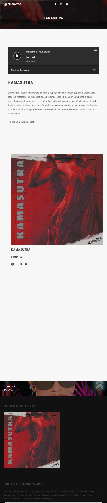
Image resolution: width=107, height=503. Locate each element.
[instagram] (62, 4)
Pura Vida (9, 389)
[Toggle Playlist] (98, 50)
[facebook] (56, 4)
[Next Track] (32, 59)
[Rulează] (15, 53)
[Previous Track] (27, 59)
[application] (53, 56)
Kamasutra (13, 472)
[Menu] (102, 4)
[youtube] (67, 4)
